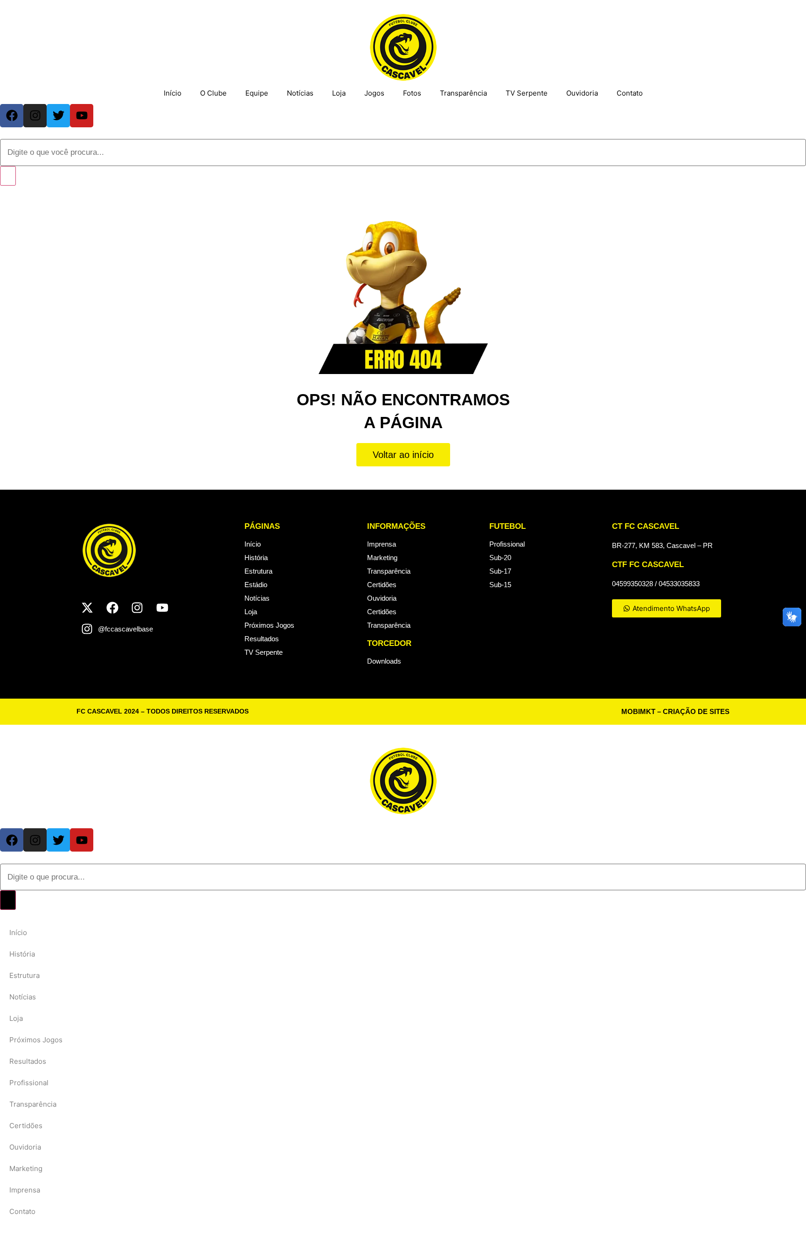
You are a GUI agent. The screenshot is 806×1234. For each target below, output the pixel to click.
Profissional (507, 544)
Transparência (463, 93)
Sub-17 (500, 571)
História (256, 558)
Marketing (382, 558)
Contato (630, 93)
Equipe (256, 93)
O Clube (213, 93)
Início (172, 93)
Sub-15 (500, 585)
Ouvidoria (582, 93)
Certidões (381, 585)
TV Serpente (527, 93)
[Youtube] (81, 115)
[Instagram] (35, 115)
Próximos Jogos (269, 625)
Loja (339, 93)
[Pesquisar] (8, 176)
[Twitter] (58, 115)
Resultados (261, 639)
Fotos (412, 93)
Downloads (384, 661)
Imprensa (381, 544)
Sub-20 (500, 558)
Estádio (255, 585)
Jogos (374, 93)
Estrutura (258, 571)
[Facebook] (11, 115)
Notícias (300, 93)
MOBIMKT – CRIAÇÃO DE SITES (675, 711)
